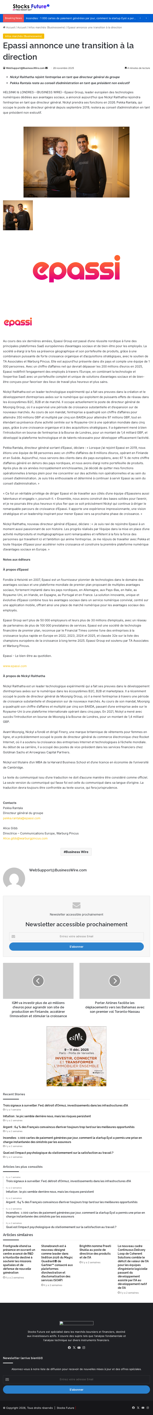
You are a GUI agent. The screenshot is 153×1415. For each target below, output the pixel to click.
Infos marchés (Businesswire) (46, 27)
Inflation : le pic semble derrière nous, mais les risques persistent (47, 1116)
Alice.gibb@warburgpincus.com (25, 838)
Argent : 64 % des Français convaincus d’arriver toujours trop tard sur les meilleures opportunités (68, 1127)
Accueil (10, 27)
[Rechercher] (148, 8)
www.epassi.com (15, 666)
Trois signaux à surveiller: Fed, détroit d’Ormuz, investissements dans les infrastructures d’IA (65, 1105)
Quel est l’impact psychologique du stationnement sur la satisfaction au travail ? (58, 1152)
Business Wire (77, 852)
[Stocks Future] (31, 7)
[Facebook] (69, 1347)
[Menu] (5, 8)
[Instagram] (83, 1347)
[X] (74, 1347)
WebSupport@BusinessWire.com (25, 68)
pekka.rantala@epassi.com (21, 818)
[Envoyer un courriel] (46, 68)
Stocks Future (65, 1407)
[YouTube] (78, 1347)
